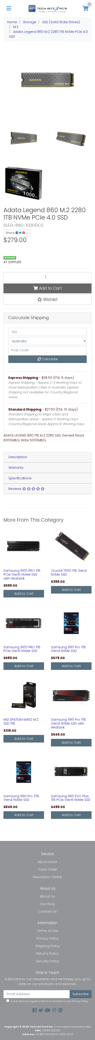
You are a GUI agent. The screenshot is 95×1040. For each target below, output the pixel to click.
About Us (47, 896)
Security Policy (47, 961)
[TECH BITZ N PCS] (47, 8)
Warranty (16, 467)
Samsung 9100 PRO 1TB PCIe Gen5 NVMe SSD (21, 649)
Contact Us (47, 911)
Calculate (49, 359)
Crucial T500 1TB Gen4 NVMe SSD (69, 572)
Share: (11, 233)
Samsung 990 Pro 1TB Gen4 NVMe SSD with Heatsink (68, 723)
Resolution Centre (47, 877)
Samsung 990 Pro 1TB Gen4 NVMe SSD (68, 649)
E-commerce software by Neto (72, 1027)
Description (18, 457)
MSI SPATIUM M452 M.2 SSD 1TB (21, 721)
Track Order (47, 869)
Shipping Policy (47, 946)
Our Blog (47, 904)
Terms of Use (47, 931)
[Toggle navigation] (8, 8)
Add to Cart (50, 288)
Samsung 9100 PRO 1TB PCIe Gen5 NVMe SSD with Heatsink (21, 574)
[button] (47, 299)
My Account (47, 862)
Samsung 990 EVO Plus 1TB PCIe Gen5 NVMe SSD (70, 798)
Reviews (15, 488)
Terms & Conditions (53, 1001)
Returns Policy (47, 953)
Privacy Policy (47, 938)
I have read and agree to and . (49, 1001)
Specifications (20, 478)
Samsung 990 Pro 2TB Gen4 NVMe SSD (21, 798)
